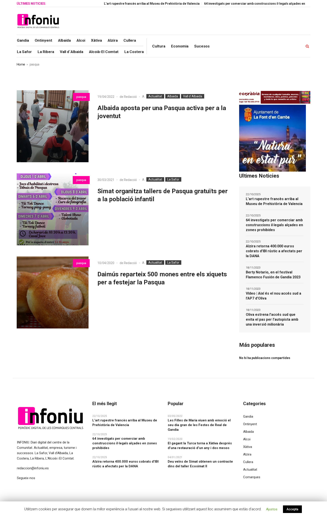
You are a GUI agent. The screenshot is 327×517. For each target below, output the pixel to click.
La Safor (173, 179)
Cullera (248, 462)
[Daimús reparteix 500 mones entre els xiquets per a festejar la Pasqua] (53, 292)
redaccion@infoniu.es (33, 468)
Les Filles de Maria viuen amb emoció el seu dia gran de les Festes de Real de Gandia (199, 425)
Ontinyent (250, 424)
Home (21, 64)
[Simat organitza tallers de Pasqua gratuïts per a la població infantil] (53, 209)
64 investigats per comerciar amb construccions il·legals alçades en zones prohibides (254, 3)
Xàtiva (247, 447)
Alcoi (246, 439)
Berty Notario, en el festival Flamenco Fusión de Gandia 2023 (273, 274)
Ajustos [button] (271, 509)
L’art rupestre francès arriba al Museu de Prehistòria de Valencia (138, 3)
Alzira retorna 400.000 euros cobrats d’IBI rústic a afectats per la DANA (274, 251)
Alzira (247, 454)
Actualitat (155, 96)
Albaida (172, 96)
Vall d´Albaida (192, 96)
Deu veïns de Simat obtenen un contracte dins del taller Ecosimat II (200, 464)
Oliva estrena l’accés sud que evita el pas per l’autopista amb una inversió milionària (272, 319)
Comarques (251, 477)
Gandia (248, 416)
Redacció (130, 96)
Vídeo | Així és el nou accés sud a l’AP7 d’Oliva (273, 295)
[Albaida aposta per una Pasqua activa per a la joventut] (53, 126)
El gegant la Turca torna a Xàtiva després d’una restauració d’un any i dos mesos (200, 445)
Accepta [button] (292, 509)
